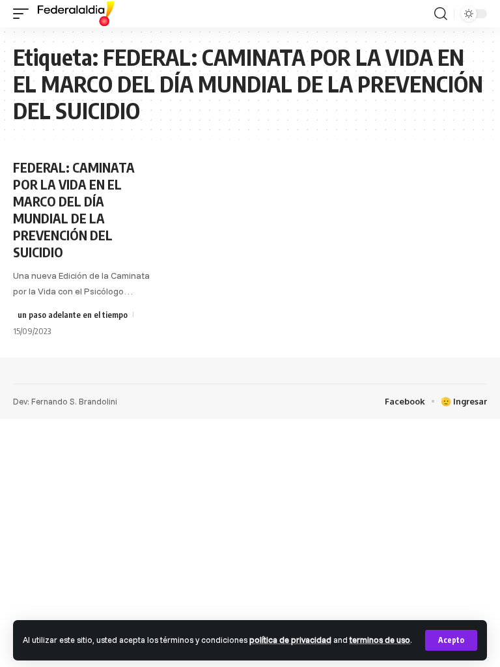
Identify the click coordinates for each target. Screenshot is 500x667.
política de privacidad (290, 639)
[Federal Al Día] (76, 13)
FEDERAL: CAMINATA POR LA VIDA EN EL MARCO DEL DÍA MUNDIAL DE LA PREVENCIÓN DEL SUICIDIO (74, 209)
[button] (451, 640)
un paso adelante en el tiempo (73, 314)
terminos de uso (380, 639)
